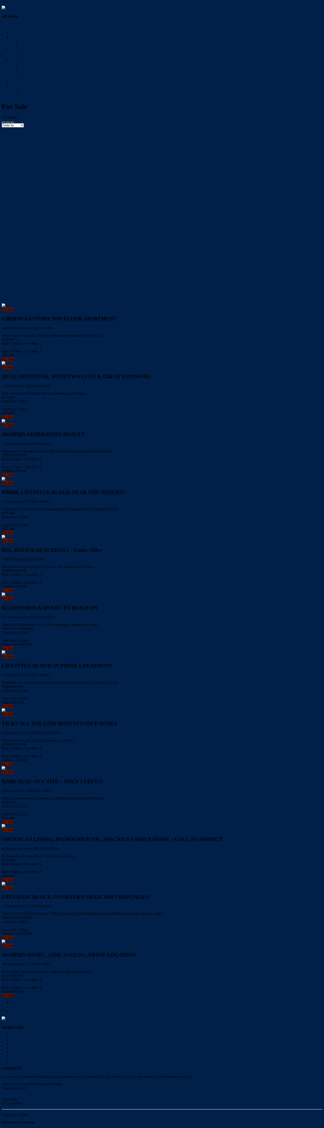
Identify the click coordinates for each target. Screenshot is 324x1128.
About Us (17, 72)
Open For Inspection (33, 44)
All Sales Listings (31, 40)
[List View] (12, 122)
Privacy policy (65, 1115)
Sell (13, 48)
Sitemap (100, 1115)
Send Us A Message (33, 92)
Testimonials (28, 56)
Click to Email (12, 1095)
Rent (14, 60)
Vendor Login (11, 4)
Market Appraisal (31, 96)
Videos (15, 84)
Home (15, 32)
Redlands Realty (41, 1115)
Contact (16, 88)
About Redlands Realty (35, 76)
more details (10, 347)
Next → (16, 1011)
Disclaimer (85, 1115)
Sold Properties (30, 52)
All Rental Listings (32, 64)
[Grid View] (8, 122)
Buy (14, 36)
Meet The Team (30, 80)
